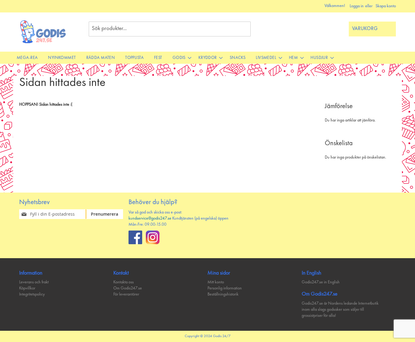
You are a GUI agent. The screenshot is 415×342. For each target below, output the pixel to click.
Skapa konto (386, 6)
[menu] (207, 58)
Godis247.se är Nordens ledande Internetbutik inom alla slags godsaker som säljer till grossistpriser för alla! (340, 309)
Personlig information (225, 288)
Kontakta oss (123, 282)
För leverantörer (126, 294)
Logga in (357, 6)
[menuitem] (27, 58)
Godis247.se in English (321, 282)
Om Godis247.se (127, 288)
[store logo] (43, 31)
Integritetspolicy (32, 294)
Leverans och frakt (34, 282)
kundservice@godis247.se (150, 218)
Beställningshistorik (223, 294)
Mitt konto (216, 282)
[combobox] (170, 29)
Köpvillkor (27, 288)
